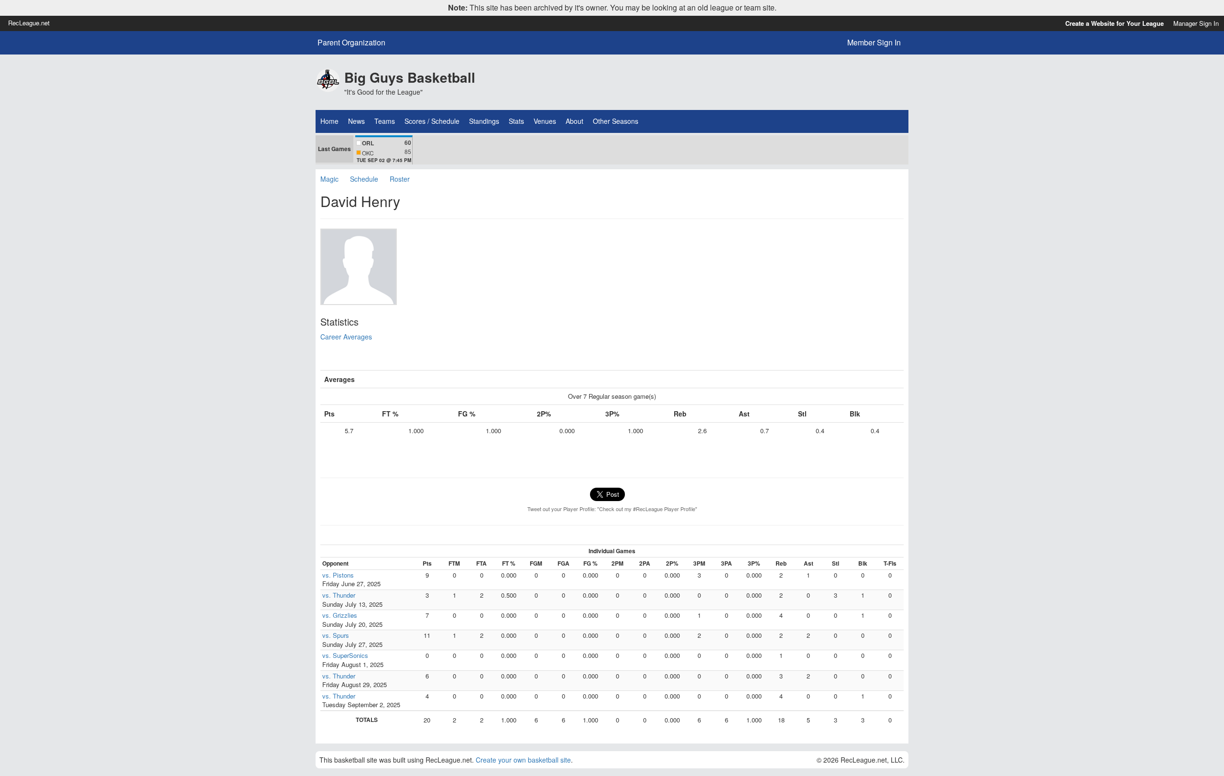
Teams (384, 121)
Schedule (364, 179)
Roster (400, 179)
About (574, 121)
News (356, 121)
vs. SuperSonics (345, 655)
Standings (484, 121)
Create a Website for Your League (1114, 23)
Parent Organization (351, 42)
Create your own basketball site (523, 760)
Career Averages (346, 336)
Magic (329, 179)
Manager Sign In (1196, 23)
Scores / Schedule (431, 121)
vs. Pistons (338, 574)
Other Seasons (615, 121)
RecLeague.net (29, 22)
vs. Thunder (338, 595)
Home (329, 121)
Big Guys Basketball (409, 77)
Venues (545, 121)
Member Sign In (874, 42)
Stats (516, 121)
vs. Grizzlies (339, 615)
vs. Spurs (335, 635)
